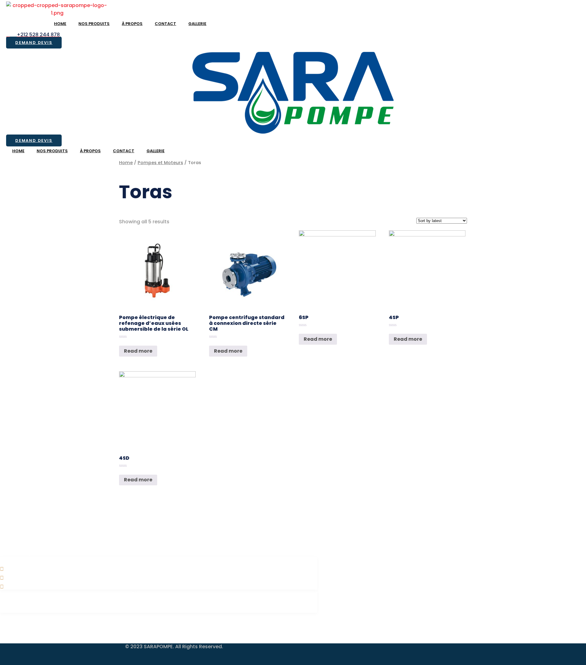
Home (60, 24)
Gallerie (197, 24)
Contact (165, 24)
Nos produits (94, 24)
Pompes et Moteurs (160, 163)
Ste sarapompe (159, 596)
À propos (132, 24)
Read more (138, 350)
